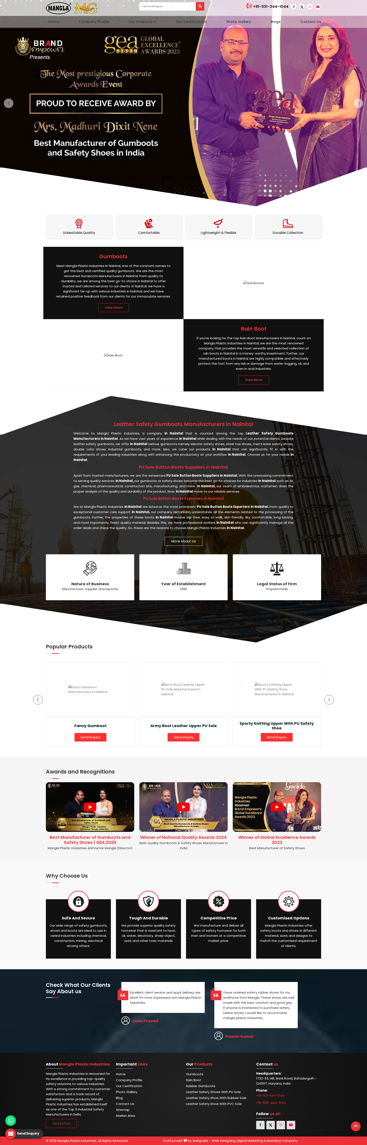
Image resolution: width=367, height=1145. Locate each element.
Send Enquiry (90, 737)
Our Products (140, 21)
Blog (119, 1098)
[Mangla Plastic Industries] (72, 8)
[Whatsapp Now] (10, 1120)
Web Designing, (224, 1140)
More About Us (183, 541)
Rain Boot (193, 1080)
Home (53, 21)
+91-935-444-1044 (271, 1102)
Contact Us (310, 21)
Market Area (125, 1115)
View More (113, 307)
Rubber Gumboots (200, 1086)
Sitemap (123, 1109)
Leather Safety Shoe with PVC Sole (214, 1104)
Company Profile (94, 21)
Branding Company (282, 1140)
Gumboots (194, 1074)
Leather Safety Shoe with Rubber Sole (216, 1098)
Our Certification (191, 21)
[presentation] (38, 699)
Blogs (276, 21)
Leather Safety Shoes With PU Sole (213, 1092)
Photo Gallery (238, 21)
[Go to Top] (356, 1126)
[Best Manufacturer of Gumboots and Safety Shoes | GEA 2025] (90, 807)
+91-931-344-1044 (270, 6)
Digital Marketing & (251, 1140)
